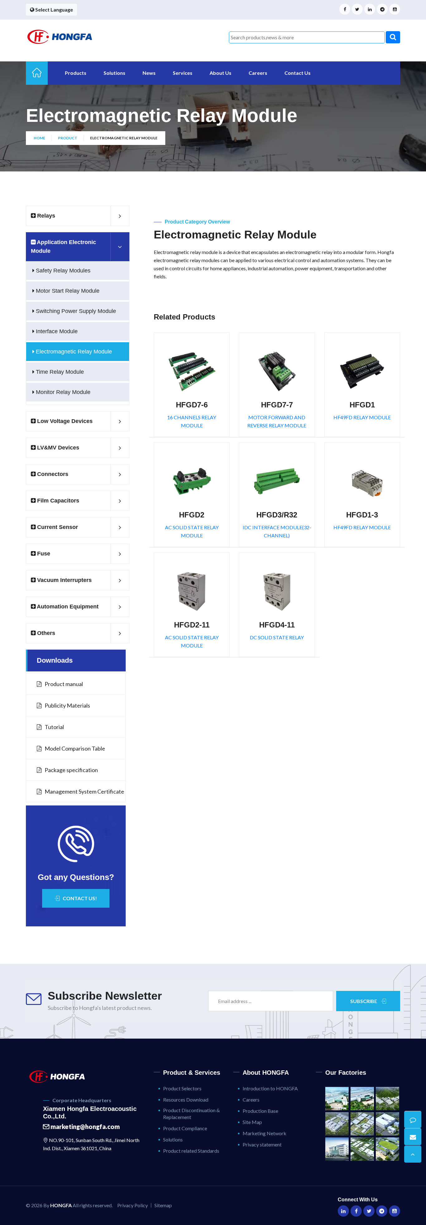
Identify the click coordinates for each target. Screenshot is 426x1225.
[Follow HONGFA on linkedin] (369, 9)
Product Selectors (182, 1088)
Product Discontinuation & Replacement (191, 1113)
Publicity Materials (67, 705)
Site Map (252, 1122)
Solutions (114, 73)
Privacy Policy (132, 1205)
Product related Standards (191, 1151)
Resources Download (185, 1099)
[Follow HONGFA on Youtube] (394, 9)
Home (39, 138)
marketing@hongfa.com (84, 1126)
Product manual (64, 683)
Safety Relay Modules (62, 270)
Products (75, 73)
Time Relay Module (59, 372)
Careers (258, 73)
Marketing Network (264, 1133)
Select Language (53, 9)
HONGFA (61, 1205)
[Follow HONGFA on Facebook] (344, 9)
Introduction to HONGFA (270, 1088)
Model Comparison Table (75, 748)
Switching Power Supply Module (75, 311)
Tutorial (54, 726)
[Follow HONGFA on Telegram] (382, 9)
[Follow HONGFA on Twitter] (357, 9)
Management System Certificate (84, 791)
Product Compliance (185, 1128)
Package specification (71, 769)
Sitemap (163, 1205)
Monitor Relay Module (62, 392)
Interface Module (56, 331)
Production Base (260, 1111)
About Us (220, 73)
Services (182, 73)
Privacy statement (262, 1144)
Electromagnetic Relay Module (73, 351)
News (149, 73)
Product (67, 138)
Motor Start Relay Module (66, 291)
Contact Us (297, 73)
